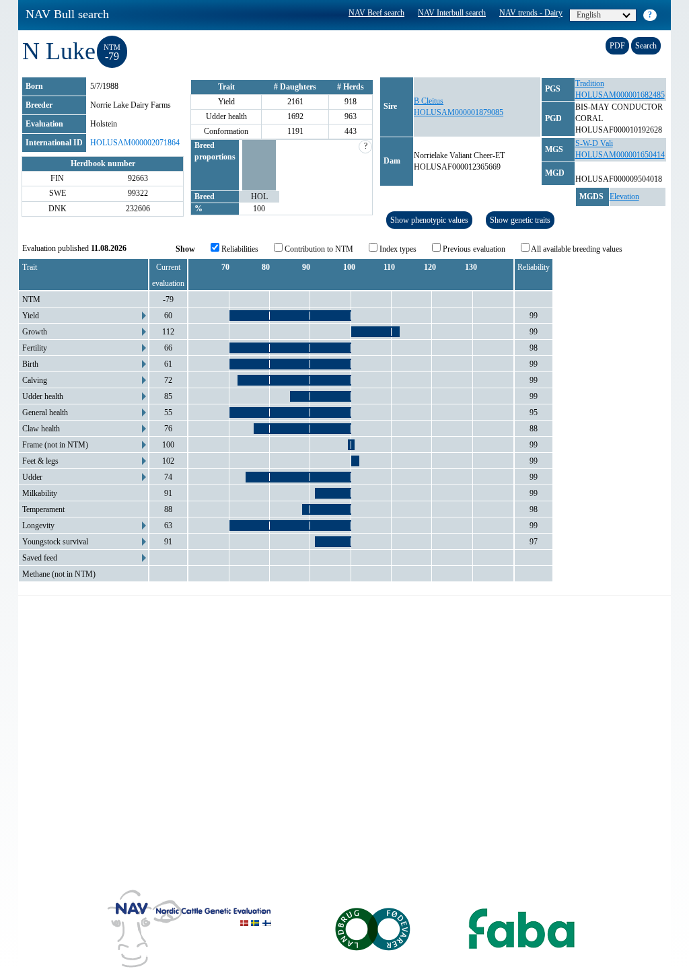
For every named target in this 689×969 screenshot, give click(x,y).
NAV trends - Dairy (531, 12)
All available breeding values (576, 249)
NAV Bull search (67, 14)
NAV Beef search (376, 12)
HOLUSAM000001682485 (620, 95)
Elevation (624, 196)
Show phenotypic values (429, 220)
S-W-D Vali (594, 143)
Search (646, 45)
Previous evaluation (473, 249)
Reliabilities (238, 249)
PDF (617, 45)
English (589, 15)
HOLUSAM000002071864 (135, 142)
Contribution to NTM (318, 249)
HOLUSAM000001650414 (620, 154)
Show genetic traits (520, 220)
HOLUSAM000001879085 (458, 112)
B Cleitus (428, 101)
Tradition (589, 83)
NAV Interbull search (452, 12)
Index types (396, 249)
